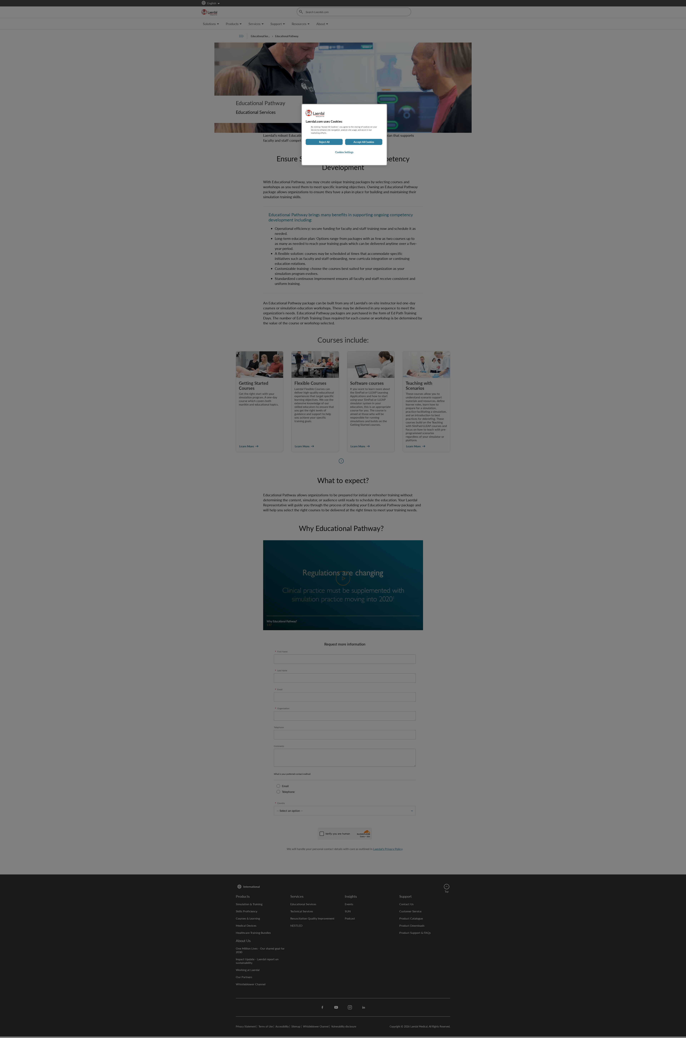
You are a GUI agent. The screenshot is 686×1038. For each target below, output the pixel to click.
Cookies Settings (344, 152)
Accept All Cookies (364, 142)
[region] (344, 134)
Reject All (324, 142)
